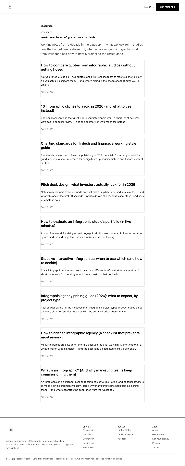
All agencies (89, 430)
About (155, 430)
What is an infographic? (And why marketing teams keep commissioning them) (86, 372)
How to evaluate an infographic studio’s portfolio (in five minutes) (86, 224)
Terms (155, 447)
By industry (88, 438)
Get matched (167, 6)
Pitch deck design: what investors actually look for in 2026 (88, 185)
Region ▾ (148, 7)
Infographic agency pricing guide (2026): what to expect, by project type (89, 298)
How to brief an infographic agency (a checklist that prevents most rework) (90, 335)
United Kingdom (126, 434)
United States (124, 430)
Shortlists (88, 434)
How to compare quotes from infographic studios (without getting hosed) (88, 67)
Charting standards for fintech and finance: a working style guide (88, 145)
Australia (122, 438)
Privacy (156, 443)
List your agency (160, 438)
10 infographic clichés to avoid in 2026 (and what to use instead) (86, 108)
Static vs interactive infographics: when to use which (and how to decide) (91, 261)
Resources (88, 447)
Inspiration (88, 443)
